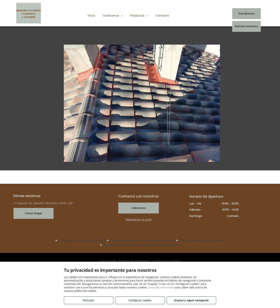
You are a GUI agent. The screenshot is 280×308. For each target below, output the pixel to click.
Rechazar (88, 300)
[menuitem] (91, 16)
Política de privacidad (134, 261)
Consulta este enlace (161, 287)
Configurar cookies (140, 300)
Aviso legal (107, 261)
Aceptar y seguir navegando (191, 300)
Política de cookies (166, 261)
